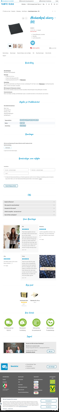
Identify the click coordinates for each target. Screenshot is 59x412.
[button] (49, 4)
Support (4, 55)
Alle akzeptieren (48, 400)
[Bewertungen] (24, 302)
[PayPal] (36, 382)
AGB (19, 382)
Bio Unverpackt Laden (33, 4)
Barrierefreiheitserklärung (23, 392)
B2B (28, 4)
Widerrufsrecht (21, 389)
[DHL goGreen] (36, 393)
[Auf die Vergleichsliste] (23, 18)
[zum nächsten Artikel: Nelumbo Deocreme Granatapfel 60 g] (55, 11)
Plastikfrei (31, 120)
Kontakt (57, 1)
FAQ (33, 53)
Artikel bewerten (7, 147)
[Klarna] (36, 387)
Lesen (40, 178)
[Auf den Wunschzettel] (26, 18)
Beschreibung (5, 53)
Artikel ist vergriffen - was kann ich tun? (13, 211)
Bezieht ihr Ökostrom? (9, 202)
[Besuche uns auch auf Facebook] (53, 410)
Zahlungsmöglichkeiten (38, 379)
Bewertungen (12, 53)
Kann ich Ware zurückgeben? (11, 214)
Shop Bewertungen (40, 53)
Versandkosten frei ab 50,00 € (8, 1)
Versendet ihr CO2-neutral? (10, 208)
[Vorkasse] (36, 384)
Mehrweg (27, 120)
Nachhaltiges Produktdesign (46, 1)
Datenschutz (10, 408)
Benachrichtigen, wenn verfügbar (24, 53)
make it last (22, 122)
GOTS (23, 120)
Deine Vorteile (48, 53)
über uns (51, 351)
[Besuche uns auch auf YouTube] (55, 410)
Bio (20, 120)
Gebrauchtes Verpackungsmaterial (27, 1)
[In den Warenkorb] (4, 15)
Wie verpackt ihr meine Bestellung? (12, 205)
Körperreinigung (22, 125)
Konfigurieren (48, 403)
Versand (39, 30)
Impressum (5, 408)
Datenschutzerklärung (23, 406)
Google (43, 239)
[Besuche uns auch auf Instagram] (57, 410)
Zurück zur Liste (7, 11)
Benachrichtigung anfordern (10, 186)
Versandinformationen (38, 390)
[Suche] (46, 4)
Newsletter (5, 382)
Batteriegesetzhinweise (22, 387)
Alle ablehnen (48, 406)
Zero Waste (36, 120)
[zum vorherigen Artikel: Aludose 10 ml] (53, 11)
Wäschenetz (23, 79)
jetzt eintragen (52, 366)
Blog (43, 4)
